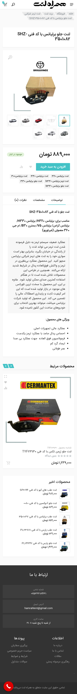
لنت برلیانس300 (19, 176)
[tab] (57, 200)
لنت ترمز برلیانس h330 (57, 181)
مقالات (57, 656)
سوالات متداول (19, 661)
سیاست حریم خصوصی (19, 651)
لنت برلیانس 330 (39, 176)
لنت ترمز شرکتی (32, 14)
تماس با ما (58, 651)
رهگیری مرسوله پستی (57, 661)
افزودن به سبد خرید (53, 167)
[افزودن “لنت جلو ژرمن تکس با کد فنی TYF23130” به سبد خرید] (8, 463)
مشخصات (39, 200)
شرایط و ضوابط (19, 656)
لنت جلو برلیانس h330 (57, 186)
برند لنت (48, 14)
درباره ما (57, 645)
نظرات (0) (21, 200)
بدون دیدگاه (50, 456)
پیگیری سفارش (19, 645)
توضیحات (56, 200)
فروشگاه (61, 14)
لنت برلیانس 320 (60, 176)
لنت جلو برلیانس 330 (31, 181)
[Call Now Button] (8, 686)
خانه (71, 14)
